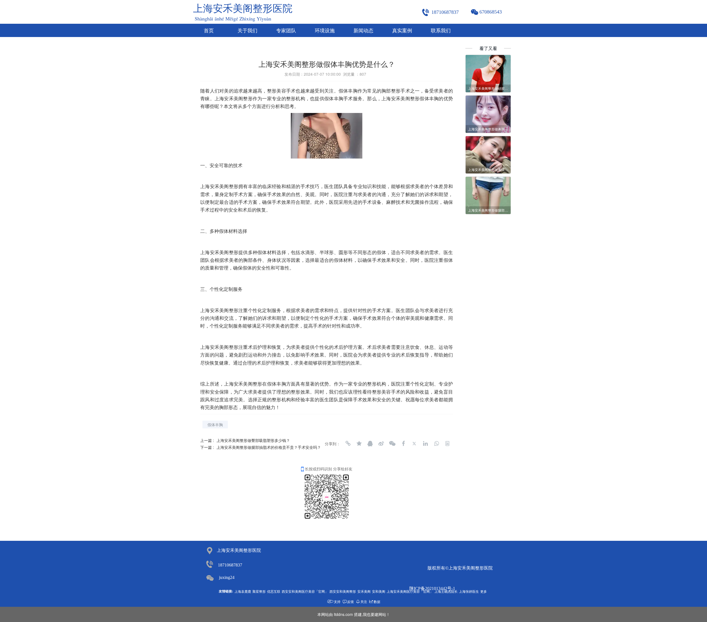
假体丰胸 (215, 424)
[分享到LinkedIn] (425, 443)
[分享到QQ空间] (359, 443)
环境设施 (325, 30)
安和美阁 (378, 591)
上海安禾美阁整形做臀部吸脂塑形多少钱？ (253, 440)
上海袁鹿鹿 (242, 591)
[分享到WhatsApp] (436, 443)
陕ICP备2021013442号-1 (432, 588)
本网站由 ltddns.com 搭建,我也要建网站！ (353, 614)
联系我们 (441, 30)
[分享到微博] (381, 443)
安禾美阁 (364, 591)
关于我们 (247, 30)
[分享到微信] (392, 443)
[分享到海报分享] (447, 443)
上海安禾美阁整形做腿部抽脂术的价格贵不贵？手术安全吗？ (269, 447)
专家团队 (286, 30)
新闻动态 (363, 30)
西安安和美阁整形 (342, 591)
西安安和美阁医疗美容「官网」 (305, 591)
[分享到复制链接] (348, 443)
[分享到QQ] (370, 443)
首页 (209, 30)
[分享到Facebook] (403, 443)
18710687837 (230, 565)
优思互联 (273, 591)
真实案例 (402, 30)
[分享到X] (414, 443)
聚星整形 (259, 591)
